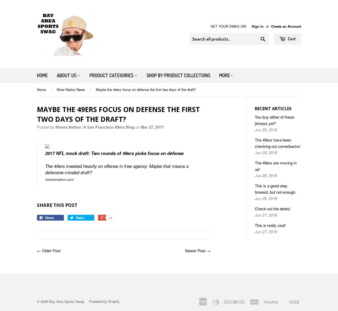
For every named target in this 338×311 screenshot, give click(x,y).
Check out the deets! (272, 208)
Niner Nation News (71, 89)
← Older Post (48, 250)
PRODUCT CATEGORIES (112, 75)
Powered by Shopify (104, 301)
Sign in (258, 26)
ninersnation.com (59, 179)
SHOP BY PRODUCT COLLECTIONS (178, 75)
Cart (291, 38)
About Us (67, 75)
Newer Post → (197, 250)
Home (42, 75)
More (224, 75)
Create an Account (286, 26)
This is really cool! (270, 225)
